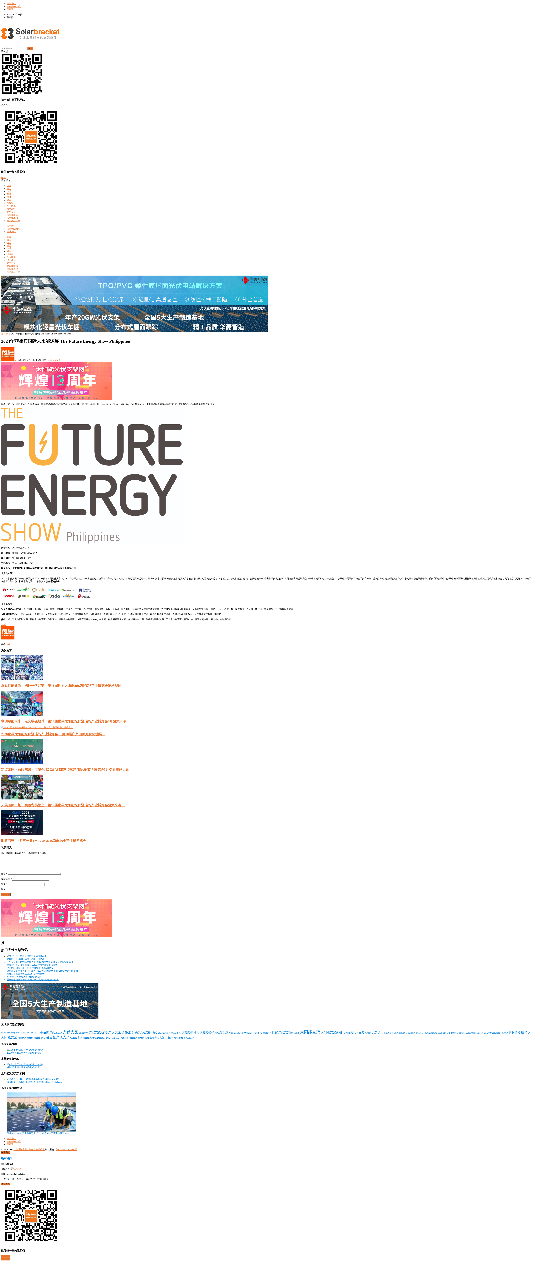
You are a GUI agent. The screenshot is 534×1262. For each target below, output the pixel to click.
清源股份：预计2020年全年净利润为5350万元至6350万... (34, 1082)
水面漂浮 (11, 209)
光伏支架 (71, 1032)
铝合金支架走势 (136, 1037)
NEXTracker (27, 1032)
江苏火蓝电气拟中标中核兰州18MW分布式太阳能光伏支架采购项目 (40, 962)
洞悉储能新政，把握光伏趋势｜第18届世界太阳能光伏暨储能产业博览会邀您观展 (61, 685)
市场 (9, 197)
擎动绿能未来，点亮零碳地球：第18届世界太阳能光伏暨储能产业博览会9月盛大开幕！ (65, 721)
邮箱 (4, 884)
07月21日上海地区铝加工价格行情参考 (25, 959)
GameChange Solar (12, 1033)
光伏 (52, 1032)
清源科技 (419, 1033)
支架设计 (377, 1032)
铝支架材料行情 (165, 1037)
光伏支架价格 (98, 1032)
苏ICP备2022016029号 (66, 1149)
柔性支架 (11, 212)
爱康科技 (454, 1033)
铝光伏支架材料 (25, 1037)
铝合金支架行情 (119, 1037)
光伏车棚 (240, 1033)
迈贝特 (487, 1033)
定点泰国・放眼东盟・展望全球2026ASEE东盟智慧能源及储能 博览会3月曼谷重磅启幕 (65, 769)
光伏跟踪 (232, 1033)
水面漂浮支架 (410, 1033)
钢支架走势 (504, 1033)
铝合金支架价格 (102, 1037)
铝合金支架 (88, 1037)
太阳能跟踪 (12, 215)
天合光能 (256, 1033)
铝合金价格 (39, 1037)
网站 (3, 889)
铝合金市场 (76, 1037)
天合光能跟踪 (264, 1033)
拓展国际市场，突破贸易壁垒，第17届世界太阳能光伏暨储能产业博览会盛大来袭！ (63, 805)
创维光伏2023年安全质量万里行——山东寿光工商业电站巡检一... (39, 1133)
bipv (3, 1033)
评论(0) (56, 360)
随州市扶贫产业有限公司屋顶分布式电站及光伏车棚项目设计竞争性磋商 (42, 971)
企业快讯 (11, 206)
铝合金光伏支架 (57, 1037)
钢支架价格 (495, 1033)
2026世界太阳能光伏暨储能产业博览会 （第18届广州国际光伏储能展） (53, 734)
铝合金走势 (151, 1037)
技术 (9, 191)
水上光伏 (395, 1033)
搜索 (30, 48)
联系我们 (11, 9)
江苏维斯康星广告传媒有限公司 (29, 1149)
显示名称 (6, 879)
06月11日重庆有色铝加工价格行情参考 (25, 974)
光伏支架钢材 (187, 1032)
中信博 (44, 1032)
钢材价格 (514, 1032)
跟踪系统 (480, 1033)
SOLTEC (37, 1033)
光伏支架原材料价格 (146, 1032)
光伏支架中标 (83, 1033)
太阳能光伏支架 (279, 1032)
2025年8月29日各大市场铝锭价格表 (24, 976)
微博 (3, 177)
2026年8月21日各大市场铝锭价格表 (24, 1053)
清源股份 (428, 1033)
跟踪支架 (473, 1033)
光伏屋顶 (58, 1033)
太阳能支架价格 (331, 1032)
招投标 (10, 203)
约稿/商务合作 (14, 6)
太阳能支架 (310, 1032)
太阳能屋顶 (12, 217)
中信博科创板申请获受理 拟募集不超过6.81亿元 (30, 968)
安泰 (356, 1033)
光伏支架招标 (163, 1033)
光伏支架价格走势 (121, 1032)
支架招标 (368, 1033)
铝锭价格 (178, 1037)
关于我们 (11, 3)
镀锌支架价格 (189, 1038)
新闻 (9, 188)
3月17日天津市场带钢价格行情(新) (23, 1067)
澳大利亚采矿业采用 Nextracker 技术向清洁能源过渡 (32, 965)
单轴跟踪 (248, 1033)
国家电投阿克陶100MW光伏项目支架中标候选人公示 (33, 979)
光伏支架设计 (173, 1033)
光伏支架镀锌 (205, 1032)
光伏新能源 (221, 1032)
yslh (16, 360)
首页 (9, 185)
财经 (9, 194)
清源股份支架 (437, 1033)
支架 (361, 1032)
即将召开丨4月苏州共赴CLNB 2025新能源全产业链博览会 (43, 840)
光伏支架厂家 (13, 220)
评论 (4, 874)
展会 (9, 200)
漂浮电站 (446, 1033)
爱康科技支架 (464, 1033)
